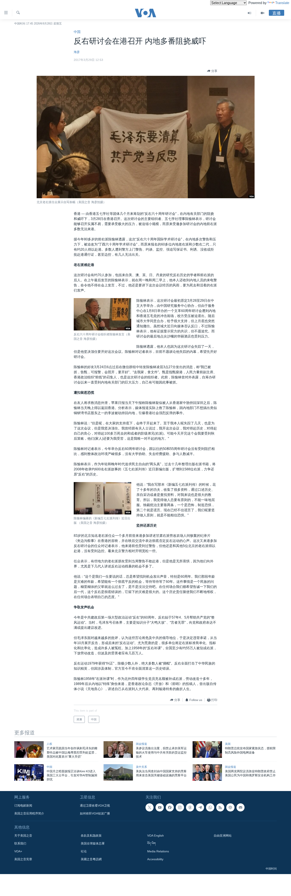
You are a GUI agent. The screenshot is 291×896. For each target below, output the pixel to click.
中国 (77, 32)
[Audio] (249, 13)
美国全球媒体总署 (93, 843)
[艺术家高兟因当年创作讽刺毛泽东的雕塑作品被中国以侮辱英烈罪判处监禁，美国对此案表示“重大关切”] (29, 749)
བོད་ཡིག (151, 843)
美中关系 (141, 766)
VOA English (155, 835)
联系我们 (20, 843)
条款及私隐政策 (91, 835)
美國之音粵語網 (91, 859)
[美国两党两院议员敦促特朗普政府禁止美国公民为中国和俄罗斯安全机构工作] (207, 772)
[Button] (212, 70)
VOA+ (18, 851)
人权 (49, 743)
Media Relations (158, 851)
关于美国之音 (23, 835)
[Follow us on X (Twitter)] (150, 807)
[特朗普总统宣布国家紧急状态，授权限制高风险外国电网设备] (207, 749)
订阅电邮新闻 (23, 805)
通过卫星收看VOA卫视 (95, 805)
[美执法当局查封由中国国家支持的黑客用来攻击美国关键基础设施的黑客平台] (118, 772)
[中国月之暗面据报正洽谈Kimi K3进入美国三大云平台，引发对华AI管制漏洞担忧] (29, 772)
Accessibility (155, 859)
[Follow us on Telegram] (200, 807)
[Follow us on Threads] (190, 807)
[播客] (230, 807)
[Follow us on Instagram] (180, 807)
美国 (227, 743)
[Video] (262, 13)
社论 (84, 851)
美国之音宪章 (23, 859)
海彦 (77, 52)
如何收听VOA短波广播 (95, 813)
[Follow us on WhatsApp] (210, 807)
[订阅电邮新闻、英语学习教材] (240, 807)
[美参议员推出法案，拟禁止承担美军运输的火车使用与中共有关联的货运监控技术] (118, 749)
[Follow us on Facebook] (170, 807)
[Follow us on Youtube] (160, 807)
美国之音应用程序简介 (29, 813)
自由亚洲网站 (223, 835)
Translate (282, 3)
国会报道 (141, 743)
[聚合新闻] (220, 807)
